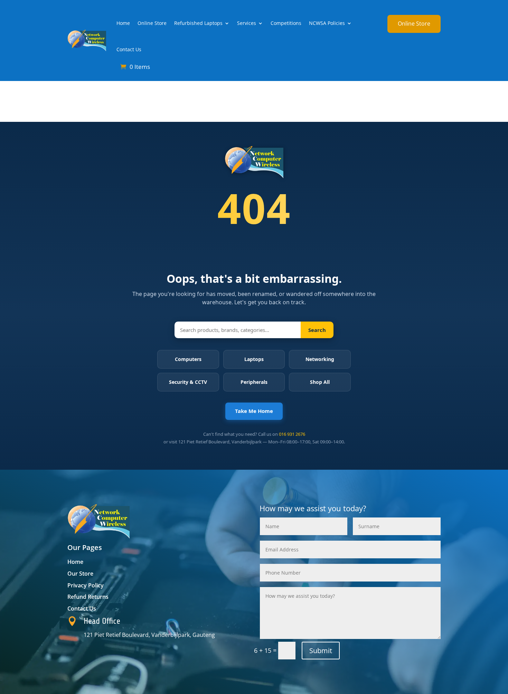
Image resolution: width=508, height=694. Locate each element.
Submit (320, 650)
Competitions (286, 23)
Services (246, 23)
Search (317, 329)
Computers (188, 359)
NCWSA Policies (327, 23)
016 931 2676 (292, 434)
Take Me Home (254, 410)
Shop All (320, 382)
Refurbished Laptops (198, 23)
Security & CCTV (188, 382)
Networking (319, 359)
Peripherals (254, 382)
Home (123, 23)
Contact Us (128, 49)
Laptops (254, 359)
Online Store (152, 23)
